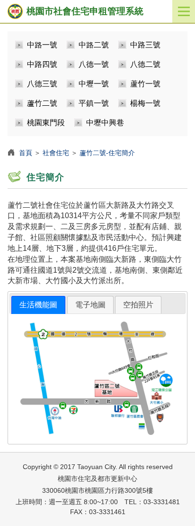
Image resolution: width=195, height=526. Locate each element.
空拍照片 (138, 305)
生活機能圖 (38, 305)
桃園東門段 (46, 123)
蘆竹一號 (145, 84)
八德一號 (94, 64)
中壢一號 (94, 84)
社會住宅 (56, 153)
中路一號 (42, 45)
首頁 (25, 153)
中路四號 (42, 64)
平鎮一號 (94, 103)
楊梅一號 (145, 103)
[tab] (38, 305)
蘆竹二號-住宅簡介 (107, 153)
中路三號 (145, 45)
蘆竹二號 (42, 103)
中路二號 (94, 45)
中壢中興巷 (105, 123)
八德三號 (42, 84)
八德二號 (145, 64)
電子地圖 (90, 305)
